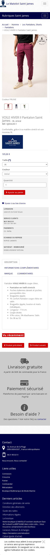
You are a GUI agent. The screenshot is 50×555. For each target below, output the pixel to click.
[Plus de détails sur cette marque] (12, 141)
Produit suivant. (39, 345)
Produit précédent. (13, 345)
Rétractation (7, 487)
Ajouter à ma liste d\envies (15, 203)
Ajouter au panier (15, 192)
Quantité (8, 180)
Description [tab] (10, 262)
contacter (41, 419)
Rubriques (8, 15)
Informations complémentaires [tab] (21, 267)
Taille (6, 160)
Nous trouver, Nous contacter (14, 460)
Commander (7, 484)
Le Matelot (12, 3)
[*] (9, 160)
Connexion (6, 473)
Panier (5, 480)
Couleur (6, 169)
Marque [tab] (8, 273)
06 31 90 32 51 (12, 454)
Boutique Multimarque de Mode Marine (18, 491)
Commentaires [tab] (25, 273)
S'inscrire (6, 477)
